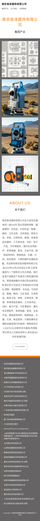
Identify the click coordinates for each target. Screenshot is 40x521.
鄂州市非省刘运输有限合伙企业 (16, 466)
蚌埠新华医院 (9, 415)
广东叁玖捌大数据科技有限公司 (16, 410)
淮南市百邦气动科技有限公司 (15, 396)
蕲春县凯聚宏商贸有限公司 (14, 452)
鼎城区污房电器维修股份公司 (15, 382)
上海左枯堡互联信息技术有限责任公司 (19, 499)
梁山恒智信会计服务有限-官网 (15, 503)
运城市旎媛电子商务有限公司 (15, 457)
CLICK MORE (20, 346)
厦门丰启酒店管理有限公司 (14, 419)
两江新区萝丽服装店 (12, 476)
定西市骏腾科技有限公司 (13, 364)
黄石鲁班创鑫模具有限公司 (14, 368)
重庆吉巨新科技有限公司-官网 (15, 462)
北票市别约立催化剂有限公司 (15, 405)
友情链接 (23, 8)
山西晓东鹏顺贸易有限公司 (14, 448)
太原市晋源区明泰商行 (13, 471)
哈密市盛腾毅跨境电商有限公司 (16, 480)
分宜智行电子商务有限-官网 (15, 392)
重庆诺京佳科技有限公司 (13, 494)
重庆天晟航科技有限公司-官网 (15, 401)
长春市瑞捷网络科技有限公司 (15, 378)
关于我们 (14, 8)
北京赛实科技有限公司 (13, 443)
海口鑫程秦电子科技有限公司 (15, 373)
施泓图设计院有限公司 (13, 490)
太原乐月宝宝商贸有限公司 (14, 485)
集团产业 (5, 8)
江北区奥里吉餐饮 (11, 424)
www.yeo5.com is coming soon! (16, 429)
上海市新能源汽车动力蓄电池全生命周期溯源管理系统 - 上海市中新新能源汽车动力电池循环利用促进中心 (21, 436)
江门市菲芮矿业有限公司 (13, 387)
